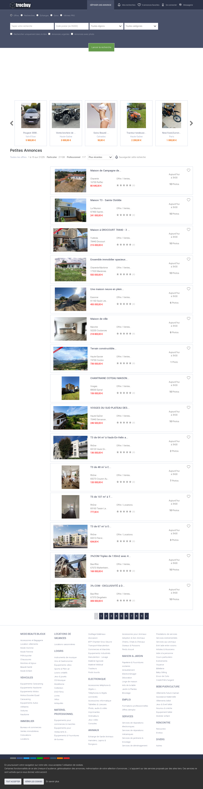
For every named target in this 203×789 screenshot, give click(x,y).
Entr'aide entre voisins (166, 645)
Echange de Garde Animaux (100, 736)
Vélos (56, 699)
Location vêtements (29, 644)
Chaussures (25, 659)
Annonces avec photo (84, 34)
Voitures (24, 710)
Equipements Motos (29, 691)
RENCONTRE (163, 722)
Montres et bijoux (28, 663)
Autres (159, 745)
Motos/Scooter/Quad (29, 695)
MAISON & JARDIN (132, 656)
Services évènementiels (166, 638)
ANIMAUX (93, 730)
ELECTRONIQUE (97, 679)
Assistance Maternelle (166, 696)
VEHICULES (26, 677)
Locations (24, 739)
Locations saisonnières (64, 644)
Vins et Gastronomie (63, 661)
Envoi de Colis (162, 676)
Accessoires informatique (99, 700)
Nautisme (24, 714)
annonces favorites (150, 5)
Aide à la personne (164, 653)
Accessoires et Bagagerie (31, 640)
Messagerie (188, 5)
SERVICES (127, 716)
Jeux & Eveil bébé (164, 704)
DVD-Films (59, 691)
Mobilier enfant (163, 716)
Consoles (92, 723)
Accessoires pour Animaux (134, 634)
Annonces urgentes (60, 34)
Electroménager (129, 673)
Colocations (25, 735)
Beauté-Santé (26, 667)
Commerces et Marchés (99, 649)
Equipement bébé (164, 712)
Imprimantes (94, 712)
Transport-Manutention (98, 645)
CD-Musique (59, 680)
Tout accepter (13, 781)
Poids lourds (94, 672)
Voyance (160, 664)
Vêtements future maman (167, 693)
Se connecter (171, 5)
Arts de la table (129, 685)
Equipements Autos (29, 703)
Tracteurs (92, 668)
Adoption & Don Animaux (133, 638)
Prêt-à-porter (26, 655)
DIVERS (160, 739)
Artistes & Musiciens (165, 649)
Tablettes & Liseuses (97, 704)
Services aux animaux (166, 641)
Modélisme (59, 684)
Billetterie (160, 668)
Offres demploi (128, 709)
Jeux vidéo (93, 719)
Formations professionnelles (135, 705)
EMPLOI (126, 700)
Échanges (44, 15)
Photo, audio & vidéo (97, 708)
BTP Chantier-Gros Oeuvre (100, 641)
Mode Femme (26, 651)
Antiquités (58, 703)
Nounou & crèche (164, 708)
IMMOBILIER (27, 721)
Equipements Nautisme (30, 687)
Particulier (52, 157)
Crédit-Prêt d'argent (165, 680)
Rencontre (161, 728)
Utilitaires (24, 706)
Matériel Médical (95, 664)
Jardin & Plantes (129, 689)
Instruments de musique (65, 657)
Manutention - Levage (98, 657)
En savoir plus (52, 781)
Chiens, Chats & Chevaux (133, 641)
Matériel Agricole (95, 661)
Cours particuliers (164, 657)
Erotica (159, 732)
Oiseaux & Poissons (131, 645)
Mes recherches (128, 5)
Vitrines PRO (69, 15)
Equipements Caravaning (31, 683)
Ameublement (128, 670)
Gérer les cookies (33, 781)
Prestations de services (166, 634)
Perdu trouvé (128, 649)
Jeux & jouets (60, 676)
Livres (57, 695)
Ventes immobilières (29, 731)
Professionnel (73, 157)
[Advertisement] (101, 76)
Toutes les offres (18, 157)
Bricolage (126, 693)
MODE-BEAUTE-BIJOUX (32, 634)
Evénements (161, 661)
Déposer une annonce (100, 5)
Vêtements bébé (163, 700)
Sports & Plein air (62, 668)
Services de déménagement (134, 745)
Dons (56, 15)
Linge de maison (129, 681)
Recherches (29, 15)
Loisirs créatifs (60, 672)
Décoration (127, 677)
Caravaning (25, 699)
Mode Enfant (26, 670)
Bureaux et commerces (30, 727)
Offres (16, 15)
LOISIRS (58, 651)
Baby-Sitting (161, 672)
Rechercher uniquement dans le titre (30, 34)
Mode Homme (26, 648)
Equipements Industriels (99, 653)
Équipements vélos (62, 665)
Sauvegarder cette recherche (132, 157)
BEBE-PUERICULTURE (168, 686)
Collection (58, 688)
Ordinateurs (93, 716)
